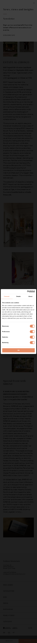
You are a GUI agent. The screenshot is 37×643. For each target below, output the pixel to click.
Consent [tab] (6, 296)
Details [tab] (18, 296)
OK (19, 350)
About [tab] (30, 296)
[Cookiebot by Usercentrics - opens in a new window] (27, 291)
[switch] (32, 331)
